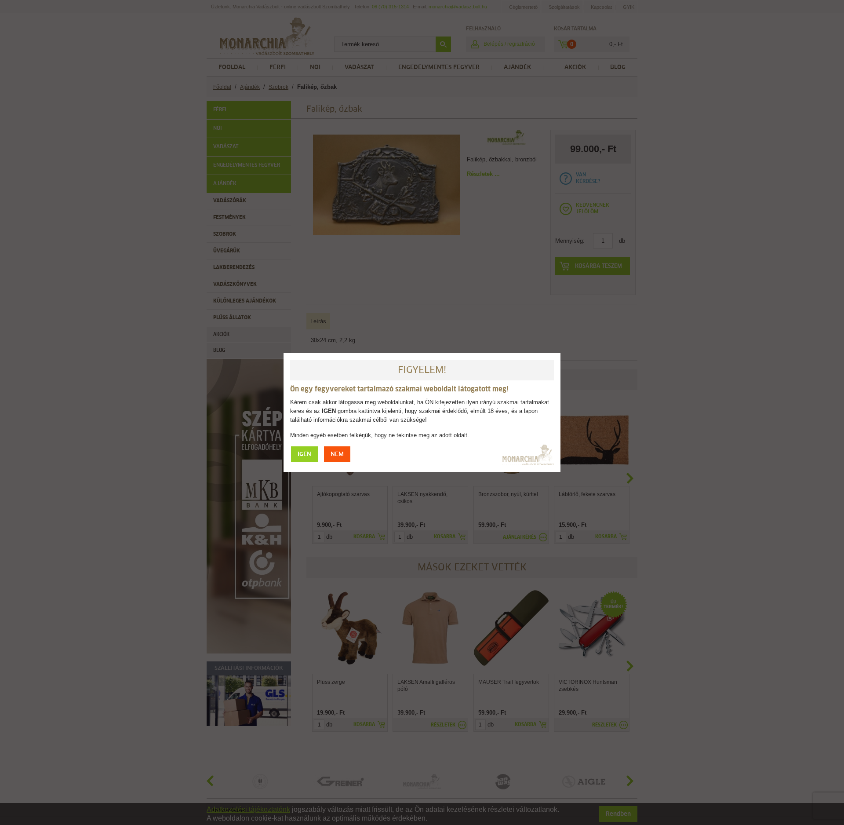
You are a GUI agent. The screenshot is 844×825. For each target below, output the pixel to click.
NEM (337, 454)
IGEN (304, 454)
